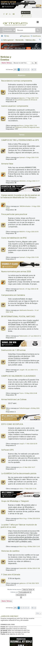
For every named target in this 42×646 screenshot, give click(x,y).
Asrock (21, 289)
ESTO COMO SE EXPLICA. (12, 424)
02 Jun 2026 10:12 (32, 370)
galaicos (22, 583)
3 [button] (23, 69)
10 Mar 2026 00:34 (34, 518)
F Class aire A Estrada (10, 574)
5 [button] (28, 69)
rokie (21, 489)
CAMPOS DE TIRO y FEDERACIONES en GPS (20, 140)
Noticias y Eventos (6, 58)
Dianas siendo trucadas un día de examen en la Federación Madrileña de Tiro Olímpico (20, 196)
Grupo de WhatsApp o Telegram (15, 501)
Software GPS (7, 450)
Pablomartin (23, 336)
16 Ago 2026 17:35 (30, 125)
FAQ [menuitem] (7, 36)
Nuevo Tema (6, 63)
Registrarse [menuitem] (26, 36)
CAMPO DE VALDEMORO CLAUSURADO (18, 376)
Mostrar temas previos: (14, 589)
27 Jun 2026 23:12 (35, 336)
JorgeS (21, 370)
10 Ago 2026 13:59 (32, 257)
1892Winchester (24, 206)
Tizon (21, 393)
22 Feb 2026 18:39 (33, 583)
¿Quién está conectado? (9, 616)
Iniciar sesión (27, 15)
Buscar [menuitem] (40, 40)
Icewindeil (22, 568)
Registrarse (26, 12)
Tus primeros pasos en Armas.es (26, 100)
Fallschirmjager (24, 408)
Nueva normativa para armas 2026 (16, 271)
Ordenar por (14, 592)
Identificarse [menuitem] (37, 36)
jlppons (21, 98)
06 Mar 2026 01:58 (34, 568)
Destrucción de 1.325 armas (13, 350)
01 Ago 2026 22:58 (32, 289)
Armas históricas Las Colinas (13, 399)
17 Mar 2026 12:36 (30, 489)
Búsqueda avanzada (35, 63)
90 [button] (32, 69)
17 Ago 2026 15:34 (32, 98)
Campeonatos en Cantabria (13, 295)
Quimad (22, 157)
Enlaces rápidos (2, 36)
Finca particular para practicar (14, 214)
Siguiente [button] (35, 69)
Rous (21, 125)
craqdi (21, 444)
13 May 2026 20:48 (30, 393)
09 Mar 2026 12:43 (34, 546)
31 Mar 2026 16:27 (29, 467)
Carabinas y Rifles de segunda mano (27, 127)
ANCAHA (22, 181)
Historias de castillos (10, 551)
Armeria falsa (7, 164)
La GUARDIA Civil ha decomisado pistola (18, 473)
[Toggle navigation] (37, 22)
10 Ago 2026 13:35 (32, 157)
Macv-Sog (22, 518)
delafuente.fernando (26, 310)
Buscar (32, 63)
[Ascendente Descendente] (21, 595)
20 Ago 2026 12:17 (33, 181)
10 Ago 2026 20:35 (32, 231)
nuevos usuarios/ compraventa (14, 106)
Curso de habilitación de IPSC (14, 238)
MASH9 (21, 231)
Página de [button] (15, 69)
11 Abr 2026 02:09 (31, 444)
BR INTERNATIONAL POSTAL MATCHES (18, 316)
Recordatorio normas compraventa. (16, 81)
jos (20, 467)
